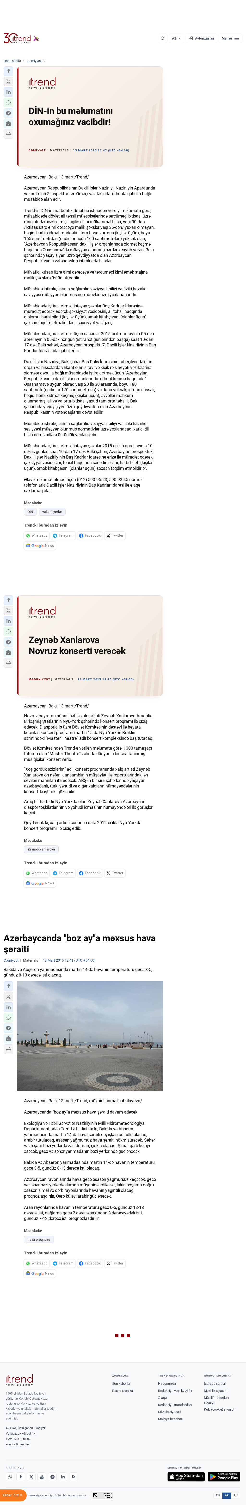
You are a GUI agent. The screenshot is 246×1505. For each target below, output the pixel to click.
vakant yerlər (52, 512)
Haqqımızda (167, 1383)
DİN (30, 512)
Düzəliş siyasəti (169, 1412)
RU (236, 1495)
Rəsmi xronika (122, 1391)
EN (218, 1495)
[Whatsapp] (10, 1476)
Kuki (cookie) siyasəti (219, 1409)
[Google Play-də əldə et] (224, 1477)
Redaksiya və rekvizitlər (175, 1391)
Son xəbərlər (121, 1383)
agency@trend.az (17, 1444)
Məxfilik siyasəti (215, 1391)
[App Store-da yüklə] (186, 1477)
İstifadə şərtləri (215, 1383)
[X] (31, 1476)
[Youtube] (41, 1476)
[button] (8, 71)
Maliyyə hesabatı (170, 1419)
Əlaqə (162, 1398)
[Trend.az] (21, 38)
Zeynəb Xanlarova (41, 849)
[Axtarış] (162, 38)
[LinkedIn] (63, 1476)
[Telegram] (52, 1476)
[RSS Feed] (73, 1476)
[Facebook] (20, 1476)
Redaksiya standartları (175, 1405)
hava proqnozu (39, 1239)
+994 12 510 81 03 (18, 1439)
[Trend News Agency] (19, 1380)
